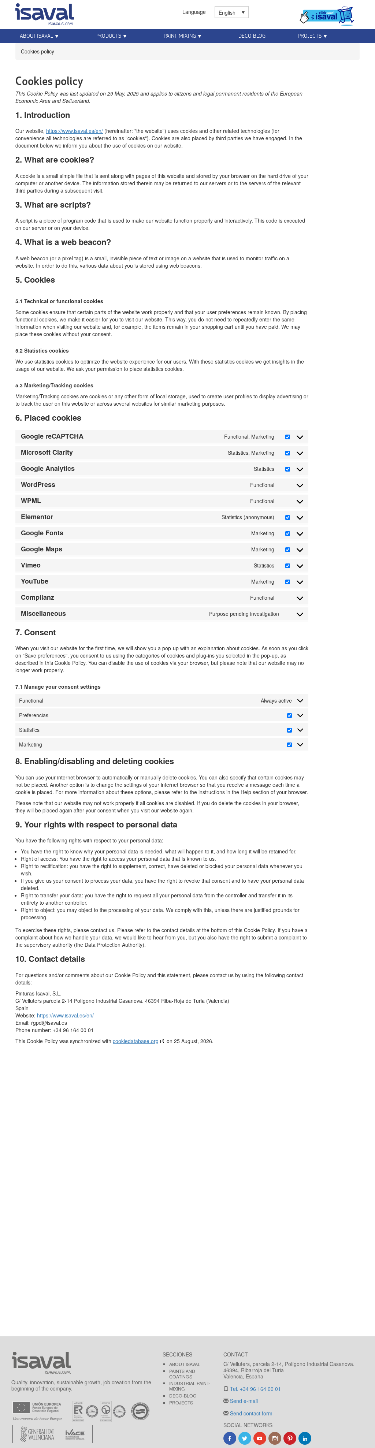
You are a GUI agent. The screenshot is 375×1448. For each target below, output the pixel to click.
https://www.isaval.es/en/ (74, 130)
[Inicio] (44, 12)
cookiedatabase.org (136, 1041)
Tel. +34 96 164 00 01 (255, 1388)
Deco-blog (252, 35)
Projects (310, 35)
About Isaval (36, 35)
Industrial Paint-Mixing (189, 1386)
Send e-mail (243, 1400)
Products (108, 35)
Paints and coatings (182, 1374)
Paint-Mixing (180, 35)
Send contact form (250, 1413)
